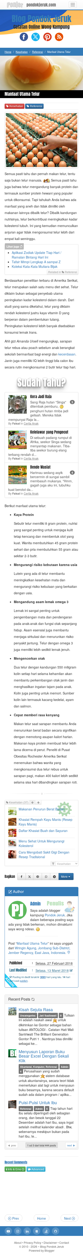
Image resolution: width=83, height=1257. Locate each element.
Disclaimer (50, 1242)
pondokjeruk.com (41, 5)
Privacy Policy (32, 1242)
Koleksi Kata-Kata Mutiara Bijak (34, 266)
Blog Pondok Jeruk (41, 19)
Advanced (37, 1169)
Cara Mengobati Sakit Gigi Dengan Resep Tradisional (44, 854)
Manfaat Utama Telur (32, 943)
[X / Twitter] (29, 876)
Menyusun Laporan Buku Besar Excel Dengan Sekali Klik (44, 1056)
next (70, 1145)
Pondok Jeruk (55, 915)
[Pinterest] (37, 876)
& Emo (14, 1169)
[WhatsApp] (46, 876)
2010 (29, 1246)
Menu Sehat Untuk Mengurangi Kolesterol (41, 843)
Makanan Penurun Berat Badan (42, 809)
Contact (64, 1242)
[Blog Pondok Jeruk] (15, 4)
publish (24, 980)
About (17, 1242)
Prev (15, 1218)
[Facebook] (21, 876)
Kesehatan (22, 52)
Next (68, 1218)
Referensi (37, 52)
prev (13, 1145)
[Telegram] (54, 876)
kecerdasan (66, 354)
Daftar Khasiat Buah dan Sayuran (43, 830)
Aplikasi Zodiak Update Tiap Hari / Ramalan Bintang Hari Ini (36, 254)
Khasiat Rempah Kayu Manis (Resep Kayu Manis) (45, 821)
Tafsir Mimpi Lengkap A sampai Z (36, 261)
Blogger (49, 1250)
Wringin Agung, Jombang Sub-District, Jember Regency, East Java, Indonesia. (39, 950)
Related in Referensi (62, 272)
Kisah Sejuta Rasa (36, 1009)
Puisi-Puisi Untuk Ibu (38, 1102)
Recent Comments (16, 1162)
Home (8, 52)
